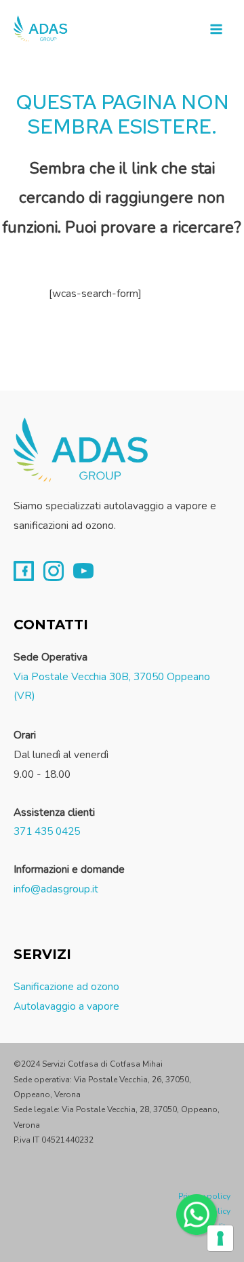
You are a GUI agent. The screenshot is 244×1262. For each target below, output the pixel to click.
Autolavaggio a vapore (66, 1006)
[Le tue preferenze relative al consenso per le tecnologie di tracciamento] (220, 1238)
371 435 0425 (47, 831)
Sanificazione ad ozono (66, 986)
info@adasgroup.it (56, 889)
